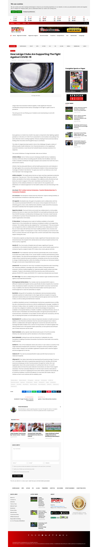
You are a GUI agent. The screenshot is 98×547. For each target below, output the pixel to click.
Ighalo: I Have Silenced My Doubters (47, 399)
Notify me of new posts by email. (21, 471)
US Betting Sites (81, 488)
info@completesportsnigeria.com (58, 506)
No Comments (22, 60)
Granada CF (41, 382)
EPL (55, 46)
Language (81, 35)
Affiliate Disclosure (14, 516)
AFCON (43, 46)
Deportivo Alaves (15, 382)
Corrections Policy (14, 514)
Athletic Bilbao (14, 380)
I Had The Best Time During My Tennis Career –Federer (17, 434)
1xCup (31, 46)
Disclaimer (12, 508)
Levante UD (52, 382)
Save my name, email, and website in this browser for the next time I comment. (32, 466)
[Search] (86, 23)
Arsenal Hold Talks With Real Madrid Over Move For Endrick (35, 435)
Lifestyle (52, 488)
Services (18, 23)
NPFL (37, 46)
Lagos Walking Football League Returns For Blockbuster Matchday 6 (52, 435)
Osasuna (13, 384)
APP (28, 23)
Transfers (53, 35)
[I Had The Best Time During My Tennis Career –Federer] (18, 427)
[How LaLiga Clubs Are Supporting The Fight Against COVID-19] (32, 92)
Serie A (68, 46)
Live (67, 35)
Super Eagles (23, 46)
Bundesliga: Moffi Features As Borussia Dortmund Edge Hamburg (80, 126)
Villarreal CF (13, 386)
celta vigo (37, 380)
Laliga (47, 382)
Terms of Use (13, 504)
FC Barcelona (29, 382)
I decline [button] (19, 11)
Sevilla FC (49, 384)
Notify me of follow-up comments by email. (24, 469)
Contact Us (13, 499)
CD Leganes (30, 380)
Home (14, 35)
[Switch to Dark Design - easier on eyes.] (85, 23)
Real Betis (19, 384)
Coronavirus (44, 380)
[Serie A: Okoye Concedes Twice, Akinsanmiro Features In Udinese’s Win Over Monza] (69, 117)
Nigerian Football (21, 35)
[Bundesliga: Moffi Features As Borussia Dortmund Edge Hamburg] (69, 126)
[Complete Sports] (18, 30)
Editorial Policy (13, 512)
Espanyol (22, 382)
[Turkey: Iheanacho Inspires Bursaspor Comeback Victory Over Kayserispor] (69, 109)
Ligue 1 (84, 46)
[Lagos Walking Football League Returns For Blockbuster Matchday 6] (53, 427)
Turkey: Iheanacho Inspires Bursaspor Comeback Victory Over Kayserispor (80, 109)
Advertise (12, 501)
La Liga (61, 46)
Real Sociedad (33, 384)
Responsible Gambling (15, 518)
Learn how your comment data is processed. (39, 481)
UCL (50, 46)
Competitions (60, 35)
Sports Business (69, 488)
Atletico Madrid (22, 380)
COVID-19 (50, 380)
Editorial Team (13, 506)
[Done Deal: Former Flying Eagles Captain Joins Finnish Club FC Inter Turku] (69, 134)
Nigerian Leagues (33, 35)
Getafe (35, 382)
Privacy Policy (13, 510)
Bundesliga (76, 46)
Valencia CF (55, 384)
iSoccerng (60, 488)
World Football (44, 35)
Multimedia (74, 35)
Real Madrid (25, 384)
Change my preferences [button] (29, 11)
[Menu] (11, 35)
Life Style (13, 50)
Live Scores (13, 46)
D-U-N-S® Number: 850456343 (17, 521)
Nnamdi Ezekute (23, 406)
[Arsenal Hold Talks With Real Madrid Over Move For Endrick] (36, 427)
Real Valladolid (41, 384)
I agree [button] (13, 11)
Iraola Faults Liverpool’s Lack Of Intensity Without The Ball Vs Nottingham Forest (80, 143)
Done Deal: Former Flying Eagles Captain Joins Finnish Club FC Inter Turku (80, 134)
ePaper (24, 23)
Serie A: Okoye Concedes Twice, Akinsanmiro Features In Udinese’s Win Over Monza (80, 117)
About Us (12, 497)
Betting (12, 23)
